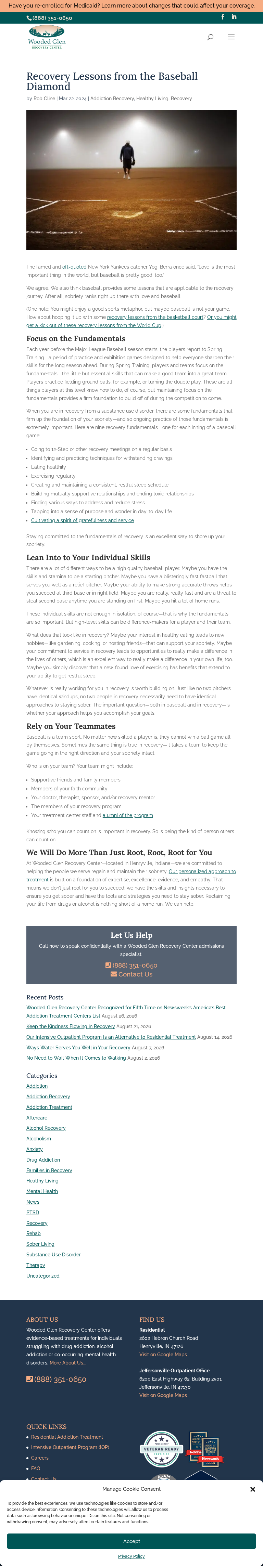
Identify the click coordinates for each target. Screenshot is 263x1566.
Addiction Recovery (112, 98)
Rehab (33, 1233)
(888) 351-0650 (52, 18)
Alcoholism (38, 1138)
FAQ (35, 1468)
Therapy (35, 1265)
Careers (40, 1458)
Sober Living (40, 1244)
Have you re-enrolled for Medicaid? (131, 5)
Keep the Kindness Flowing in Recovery (70, 1026)
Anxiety (34, 1149)
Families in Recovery (49, 1170)
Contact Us (135, 974)
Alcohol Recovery (46, 1128)
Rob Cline (44, 98)
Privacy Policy (131, 1556)
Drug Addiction (43, 1160)
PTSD (32, 1212)
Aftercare (36, 1118)
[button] (252, 1489)
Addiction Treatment (49, 1107)
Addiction (37, 1086)
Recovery (181, 98)
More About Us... (68, 1363)
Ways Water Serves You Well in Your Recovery (78, 1047)
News (32, 1202)
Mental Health (42, 1191)
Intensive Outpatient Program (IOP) (70, 1447)
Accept (131, 1541)
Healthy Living (152, 98)
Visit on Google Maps (163, 1354)
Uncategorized (43, 1276)
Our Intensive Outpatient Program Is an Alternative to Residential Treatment (111, 1037)
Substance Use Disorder (53, 1254)
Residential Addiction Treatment (67, 1437)
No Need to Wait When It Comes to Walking (76, 1058)
